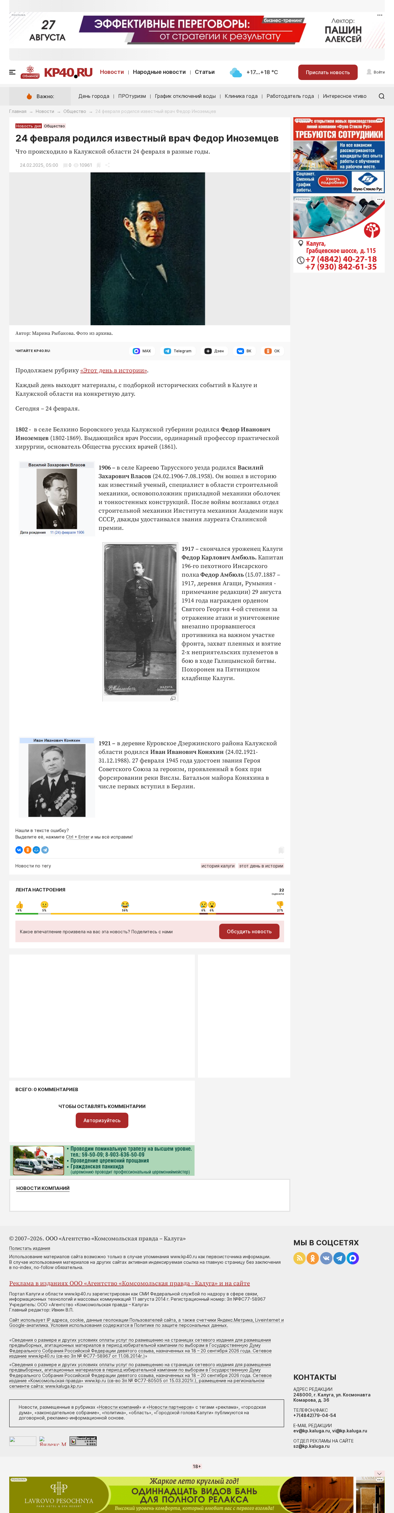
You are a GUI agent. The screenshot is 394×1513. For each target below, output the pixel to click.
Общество (74, 111)
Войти (379, 72)
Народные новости (159, 72)
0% (203, 910)
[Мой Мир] (36, 850)
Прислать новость (328, 72)
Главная (17, 111)
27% (280, 910)
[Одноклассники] (27, 850)
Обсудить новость (249, 931)
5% (44, 910)
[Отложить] (99, 165)
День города (93, 96)
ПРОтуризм (132, 96)
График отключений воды (185, 96)
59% (125, 910)
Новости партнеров (170, 1407)
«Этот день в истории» (113, 370)
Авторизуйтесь (102, 1120)
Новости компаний (43, 1188)
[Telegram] (45, 850)
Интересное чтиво (345, 96)
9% (20, 910)
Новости (112, 72)
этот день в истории (261, 865)
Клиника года (241, 96)
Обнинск (30, 76)
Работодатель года (290, 96)
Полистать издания (29, 1248)
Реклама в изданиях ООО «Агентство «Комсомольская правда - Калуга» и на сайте (129, 1283)
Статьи (205, 72)
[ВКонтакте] (19, 850)
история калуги (218, 865)
